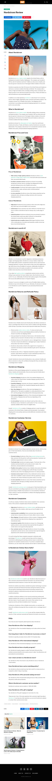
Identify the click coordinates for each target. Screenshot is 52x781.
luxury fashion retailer (21, 78)
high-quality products (19, 273)
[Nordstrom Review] (26, 34)
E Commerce (6, 9)
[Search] (47, 2)
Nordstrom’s (19, 538)
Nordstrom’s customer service (19, 487)
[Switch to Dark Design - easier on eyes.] (45, 2)
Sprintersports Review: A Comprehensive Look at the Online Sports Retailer (14, 751)
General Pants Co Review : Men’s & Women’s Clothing (12, 731)
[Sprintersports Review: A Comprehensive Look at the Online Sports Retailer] (14, 742)
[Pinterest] (5, 65)
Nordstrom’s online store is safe (20, 612)
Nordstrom (28, 97)
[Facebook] (5, 55)
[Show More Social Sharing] (32, 17)
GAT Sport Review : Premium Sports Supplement (36, 731)
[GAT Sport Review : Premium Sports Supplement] (37, 723)
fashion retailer (7, 703)
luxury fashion (15, 703)
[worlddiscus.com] (26, 2)
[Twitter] (5, 59)
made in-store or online (24, 330)
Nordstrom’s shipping (14, 373)
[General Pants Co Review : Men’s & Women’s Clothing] (14, 723)
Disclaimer (35, 773)
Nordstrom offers (16, 408)
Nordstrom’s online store (17, 578)
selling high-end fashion (26, 123)
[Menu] (5, 2)
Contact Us (28, 773)
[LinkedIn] (5, 62)
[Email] (5, 68)
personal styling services (37, 456)
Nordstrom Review (34, 703)
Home (5, 5)
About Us (20, 773)
